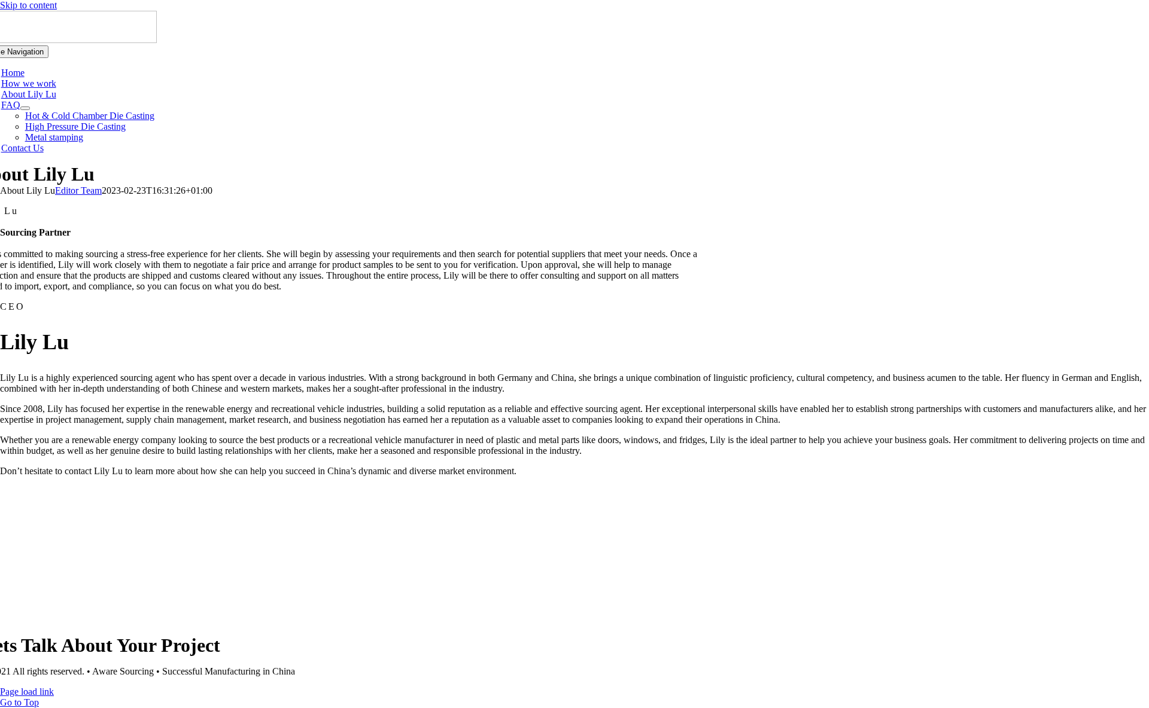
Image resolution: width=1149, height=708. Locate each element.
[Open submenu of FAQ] (25, 108)
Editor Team (78, 190)
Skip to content (28, 5)
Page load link (27, 691)
